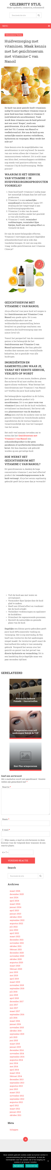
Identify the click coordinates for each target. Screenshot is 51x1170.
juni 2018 (14, 995)
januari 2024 (15, 907)
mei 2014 (14, 1066)
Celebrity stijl (25, 4)
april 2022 (14, 933)
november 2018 (17, 985)
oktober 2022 (16, 917)
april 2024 (14, 900)
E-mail (6, 830)
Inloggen (14, 1129)
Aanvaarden (18, 1166)
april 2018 (14, 998)
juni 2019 (14, 972)
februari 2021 (16, 949)
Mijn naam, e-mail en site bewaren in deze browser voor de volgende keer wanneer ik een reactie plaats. (23, 843)
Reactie (6, 787)
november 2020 (17, 956)
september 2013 (17, 1082)
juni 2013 (14, 1089)
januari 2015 (15, 1047)
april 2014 (14, 1069)
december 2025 (17, 894)
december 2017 (17, 1001)
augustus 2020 (16, 962)
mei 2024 (14, 897)
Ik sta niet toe (31, 1166)
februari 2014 (16, 1076)
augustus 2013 (16, 1086)
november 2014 (17, 1053)
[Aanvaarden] (48, 1161)
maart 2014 (15, 1073)
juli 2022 (14, 926)
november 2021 (17, 943)
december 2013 (16, 1079)
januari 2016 (15, 1024)
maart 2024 (15, 904)
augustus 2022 (16, 923)
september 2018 (17, 988)
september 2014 (17, 1056)
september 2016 (17, 1014)
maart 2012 (15, 1108)
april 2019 (14, 978)
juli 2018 (13, 991)
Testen (19, 35)
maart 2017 (15, 1011)
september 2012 (17, 1099)
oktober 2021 (15, 946)
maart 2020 (15, 965)
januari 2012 (15, 1112)
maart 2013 (15, 1092)
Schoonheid (11, 35)
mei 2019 (14, 975)
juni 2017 (14, 1004)
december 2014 (17, 1050)
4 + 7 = (5, 852)
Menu (5, 26)
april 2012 (14, 1105)
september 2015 (17, 1034)
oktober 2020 (16, 959)
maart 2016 (15, 1021)
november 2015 (17, 1027)
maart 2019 (15, 982)
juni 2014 (14, 1063)
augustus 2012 (16, 1102)
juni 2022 (14, 930)
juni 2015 (14, 1040)
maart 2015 (15, 1043)
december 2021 (16, 939)
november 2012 (17, 1095)
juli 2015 (13, 1037)
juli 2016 (13, 1017)
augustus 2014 (16, 1060)
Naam (5, 819)
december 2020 (17, 952)
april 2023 (14, 910)
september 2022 (17, 920)
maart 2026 (15, 891)
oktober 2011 (15, 1115)
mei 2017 (14, 1008)
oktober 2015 (15, 1030)
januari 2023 (15, 913)
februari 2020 (16, 969)
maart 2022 (15, 936)
